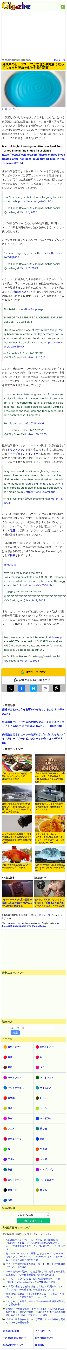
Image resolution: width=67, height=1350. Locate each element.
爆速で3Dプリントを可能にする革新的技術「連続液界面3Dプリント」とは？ (49, 807)
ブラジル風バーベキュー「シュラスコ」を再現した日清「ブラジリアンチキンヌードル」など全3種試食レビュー (50, 838)
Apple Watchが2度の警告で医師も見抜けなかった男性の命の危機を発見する (17, 902)
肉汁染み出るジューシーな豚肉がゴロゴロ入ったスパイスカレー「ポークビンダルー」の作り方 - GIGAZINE (33, 738)
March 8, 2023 (36, 357)
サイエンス (59, 60)
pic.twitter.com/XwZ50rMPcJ (36, 585)
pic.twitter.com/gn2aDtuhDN (36, 201)
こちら (46, 1234)
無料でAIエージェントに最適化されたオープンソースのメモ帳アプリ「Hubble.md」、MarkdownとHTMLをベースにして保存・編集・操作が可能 (35, 1256)
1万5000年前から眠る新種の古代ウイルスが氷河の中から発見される (50, 867)
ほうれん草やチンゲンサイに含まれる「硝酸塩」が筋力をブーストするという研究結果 (49, 902)
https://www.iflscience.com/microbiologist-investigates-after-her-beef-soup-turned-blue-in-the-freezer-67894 (33, 158)
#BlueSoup (30, 309)
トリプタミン (18, 453)
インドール (34, 453)
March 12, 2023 (35, 600)
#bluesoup (55, 637)
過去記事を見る (33, 1220)
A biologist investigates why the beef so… (30, 924)
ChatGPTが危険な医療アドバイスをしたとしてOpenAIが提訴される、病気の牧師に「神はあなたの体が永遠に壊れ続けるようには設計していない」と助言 (35, 1311)
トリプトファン (16, 449)
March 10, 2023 (37, 434)
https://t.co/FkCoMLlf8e (40, 491)
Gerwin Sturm (12, 109)
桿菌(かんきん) (21, 291)
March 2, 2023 (29, 268)
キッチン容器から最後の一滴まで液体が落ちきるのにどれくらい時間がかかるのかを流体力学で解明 (17, 838)
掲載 (12, 555)
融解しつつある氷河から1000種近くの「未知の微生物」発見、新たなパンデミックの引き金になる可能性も (17, 808)
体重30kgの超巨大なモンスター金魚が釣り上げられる (16, 866)
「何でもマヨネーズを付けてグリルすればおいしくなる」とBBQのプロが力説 (17, 776)
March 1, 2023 (28, 212)
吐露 (12, 530)
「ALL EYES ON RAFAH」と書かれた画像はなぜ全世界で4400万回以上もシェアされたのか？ (50, 777)
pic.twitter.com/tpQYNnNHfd (26, 423)
